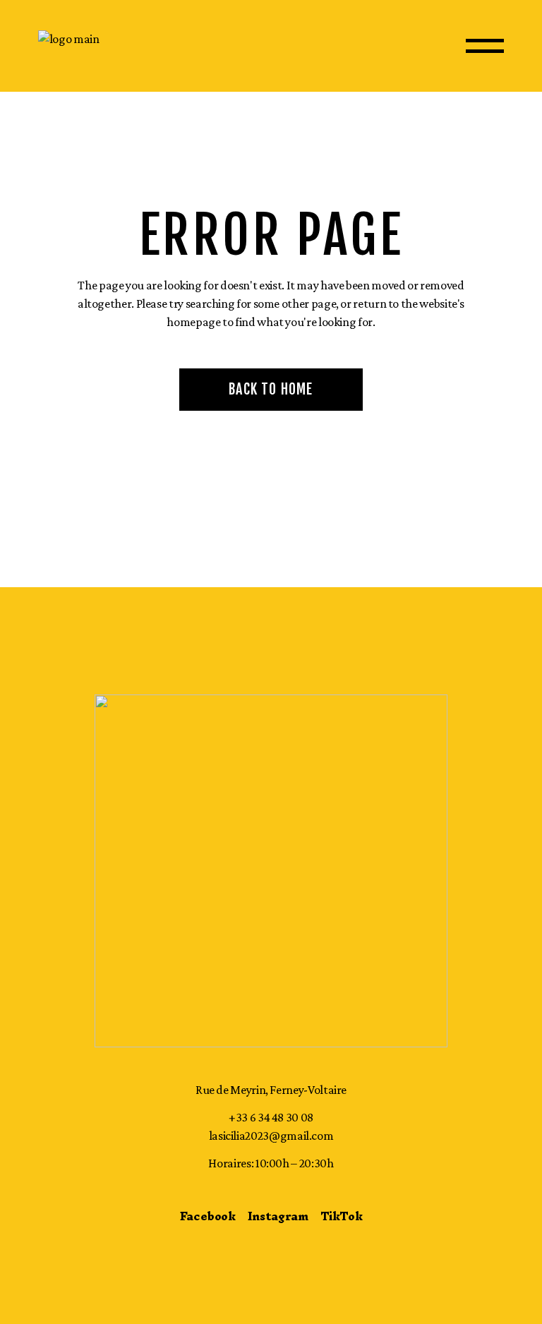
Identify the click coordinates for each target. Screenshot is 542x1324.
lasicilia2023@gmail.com (271, 1136)
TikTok (341, 1216)
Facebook (208, 1216)
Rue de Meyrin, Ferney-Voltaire (271, 1090)
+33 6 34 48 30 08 (271, 1117)
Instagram (278, 1216)
